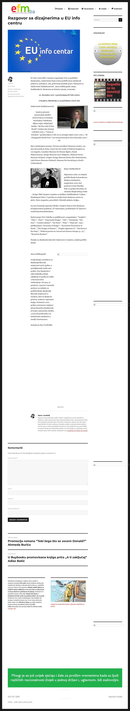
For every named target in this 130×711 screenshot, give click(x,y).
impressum (112, 696)
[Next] (120, 51)
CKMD (18, 696)
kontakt (119, 696)
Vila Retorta (107, 50)
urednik (10, 83)
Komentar (13, 458)
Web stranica (13, 508)
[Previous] (96, 51)
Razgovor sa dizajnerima (16, 96)
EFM (9, 696)
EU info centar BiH (14, 94)
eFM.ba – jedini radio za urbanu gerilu (20, 702)
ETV (13, 696)
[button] (95, 90)
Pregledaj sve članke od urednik (77, 431)
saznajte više (12, 609)
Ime (10, 489)
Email (11, 499)
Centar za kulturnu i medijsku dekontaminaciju (108, 122)
